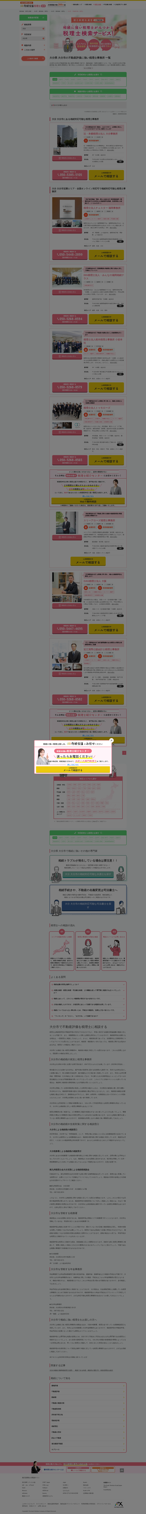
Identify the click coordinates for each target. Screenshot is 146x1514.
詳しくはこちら (73, 764)
